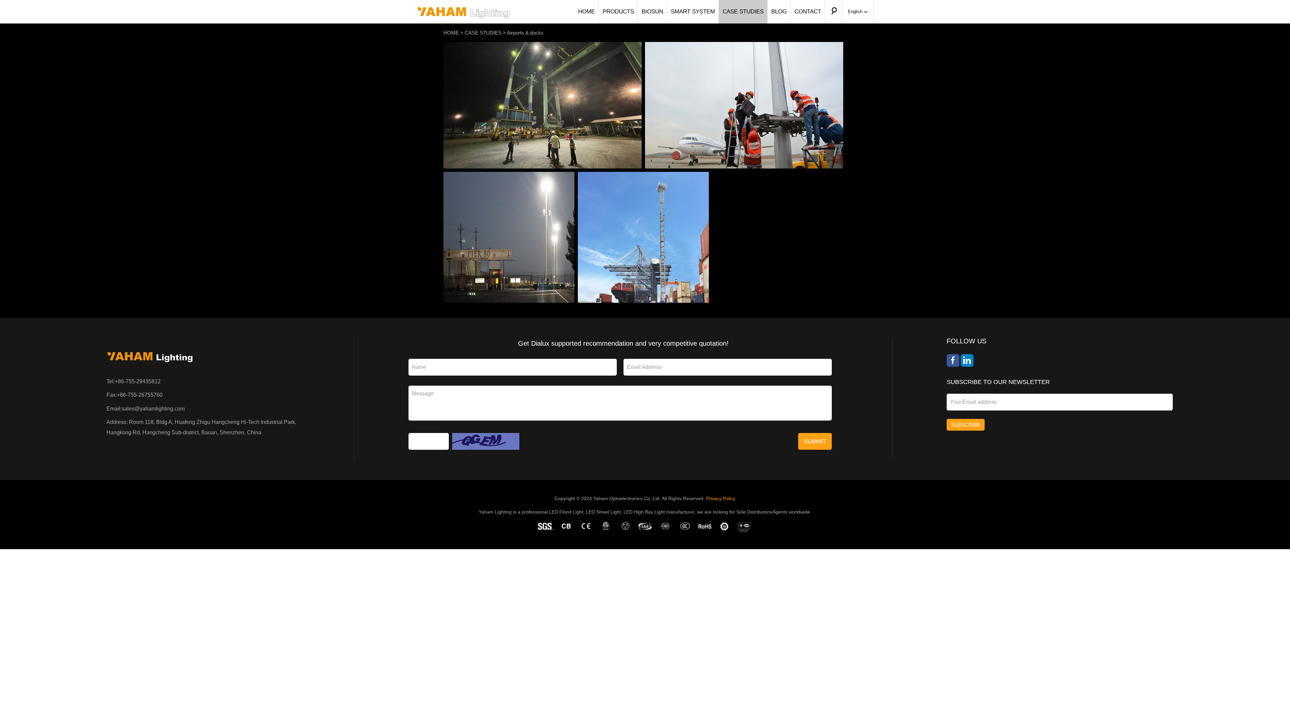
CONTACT (807, 11)
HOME (586, 11)
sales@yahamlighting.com (153, 409)
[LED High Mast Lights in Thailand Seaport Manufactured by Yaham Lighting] (643, 175)
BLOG (779, 11)
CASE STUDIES (743, 11)
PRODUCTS (618, 11)
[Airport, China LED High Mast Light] (744, 45)
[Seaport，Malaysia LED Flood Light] (542, 45)
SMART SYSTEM (693, 11)
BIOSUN (652, 11)
